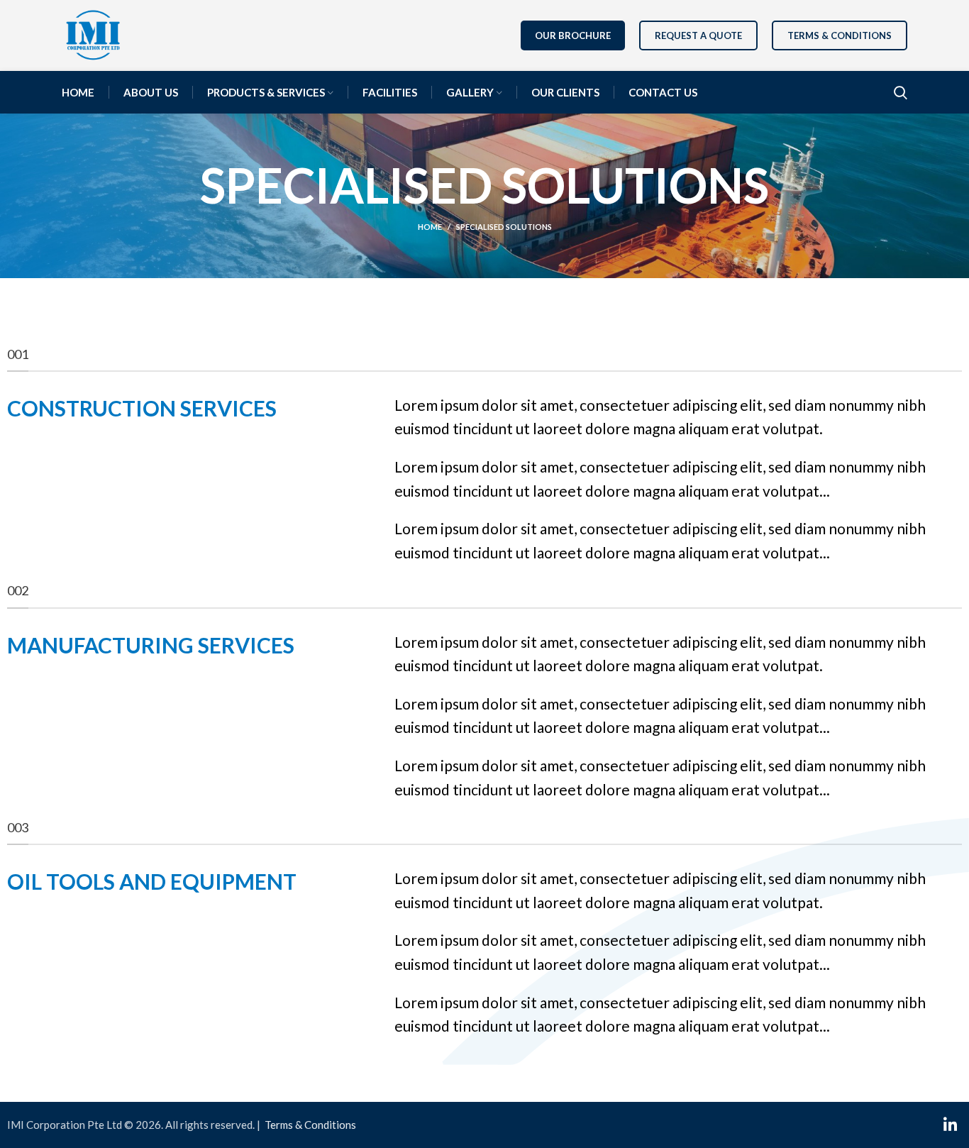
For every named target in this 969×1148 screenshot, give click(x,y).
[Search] (900, 92)
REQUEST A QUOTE (698, 35)
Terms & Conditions (839, 35)
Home (430, 226)
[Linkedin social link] (950, 1125)
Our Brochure (573, 35)
